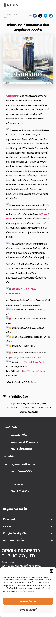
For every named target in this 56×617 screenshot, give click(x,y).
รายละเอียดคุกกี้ (28, 609)
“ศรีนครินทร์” (12, 96)
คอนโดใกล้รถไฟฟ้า (28, 407)
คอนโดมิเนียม (33, 403)
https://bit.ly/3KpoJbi (34, 362)
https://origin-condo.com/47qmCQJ (25, 357)
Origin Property (18, 403)
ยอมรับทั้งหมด (28, 601)
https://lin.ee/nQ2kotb (33, 371)
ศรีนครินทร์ (33, 411)
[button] (51, 571)
